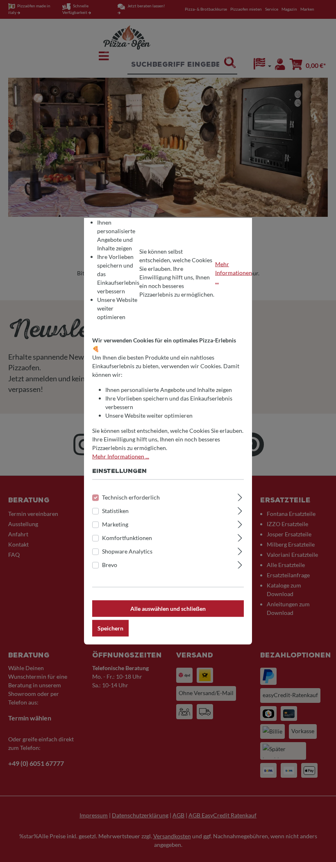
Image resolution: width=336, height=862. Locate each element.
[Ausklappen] (240, 496)
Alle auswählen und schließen (168, 608)
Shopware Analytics (127, 550)
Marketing (115, 523)
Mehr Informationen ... (233, 273)
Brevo (109, 564)
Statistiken (115, 510)
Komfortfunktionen (127, 537)
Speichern (110, 627)
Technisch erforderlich (131, 496)
